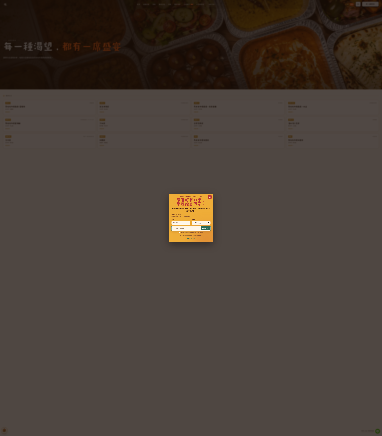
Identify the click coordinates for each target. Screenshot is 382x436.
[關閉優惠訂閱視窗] (210, 197)
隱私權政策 (200, 235)
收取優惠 (204, 228)
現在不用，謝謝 (191, 239)
